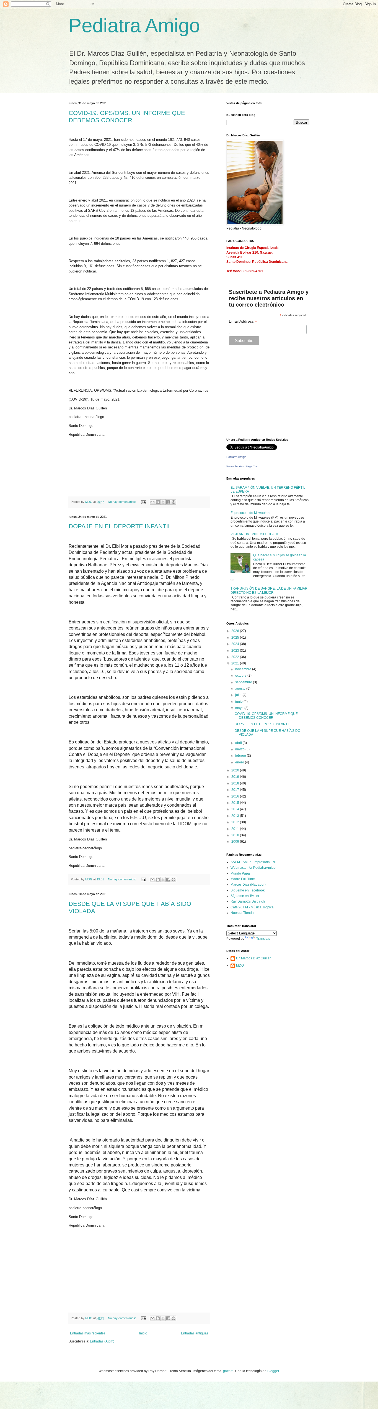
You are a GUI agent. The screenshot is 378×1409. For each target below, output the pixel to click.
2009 (235, 842)
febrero (241, 756)
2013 (235, 816)
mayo (239, 708)
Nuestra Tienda (242, 913)
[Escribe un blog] (157, 502)
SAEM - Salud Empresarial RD (253, 862)
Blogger (273, 1371)
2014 (235, 809)
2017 (235, 790)
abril (239, 743)
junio (239, 702)
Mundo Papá (240, 873)
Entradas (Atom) (102, 1341)
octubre (241, 675)
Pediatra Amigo (134, 25)
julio (238, 695)
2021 (235, 663)
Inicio (143, 1333)
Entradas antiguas (194, 1333)
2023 (235, 651)
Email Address (243, 321)
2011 (235, 829)
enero (240, 762)
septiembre (244, 682)
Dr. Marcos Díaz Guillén (253, 958)
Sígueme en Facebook (248, 890)
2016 (235, 796)
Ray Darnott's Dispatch (248, 901)
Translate (263, 939)
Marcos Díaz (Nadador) (248, 884)
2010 (235, 835)
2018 (235, 783)
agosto (240, 689)
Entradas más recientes (87, 1333)
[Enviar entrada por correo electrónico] (143, 501)
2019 (235, 777)
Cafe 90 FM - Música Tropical (253, 907)
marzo (240, 749)
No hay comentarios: (122, 501)
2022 (235, 657)
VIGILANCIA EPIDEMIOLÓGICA (254, 534)
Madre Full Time (243, 879)
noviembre (243, 669)
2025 (235, 637)
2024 (235, 644)
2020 (235, 770)
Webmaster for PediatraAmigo (253, 868)
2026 (235, 631)
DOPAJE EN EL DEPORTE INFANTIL (120, 526)
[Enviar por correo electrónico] (152, 502)
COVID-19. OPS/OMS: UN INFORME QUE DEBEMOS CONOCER (127, 116)
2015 (235, 803)
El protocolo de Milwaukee (250, 513)
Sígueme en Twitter (245, 896)
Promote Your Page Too (242, 466)
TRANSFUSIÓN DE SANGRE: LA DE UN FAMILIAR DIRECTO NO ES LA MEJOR (269, 590)
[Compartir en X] (163, 502)
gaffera (228, 1371)
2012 (235, 822)
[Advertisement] (261, 393)
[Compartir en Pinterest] (173, 502)
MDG (240, 965)
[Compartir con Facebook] (168, 502)
